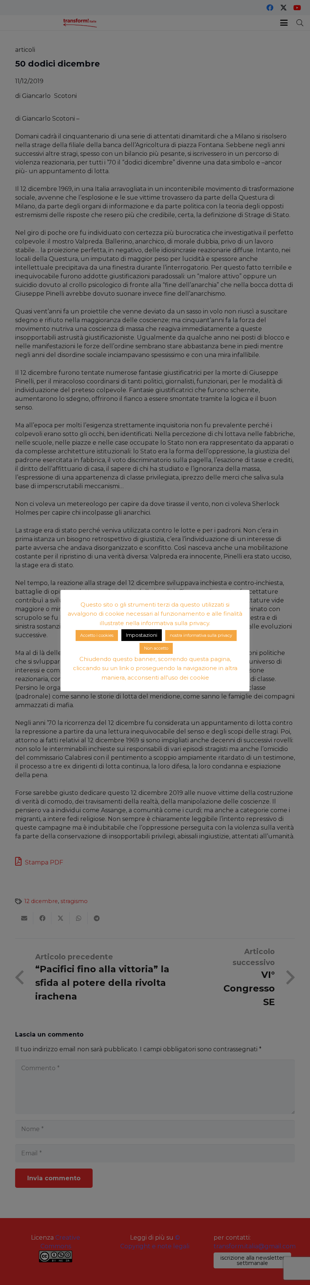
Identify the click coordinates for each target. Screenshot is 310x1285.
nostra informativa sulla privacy (201, 635)
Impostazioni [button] (141, 635)
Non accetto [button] (156, 648)
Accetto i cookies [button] (96, 635)
